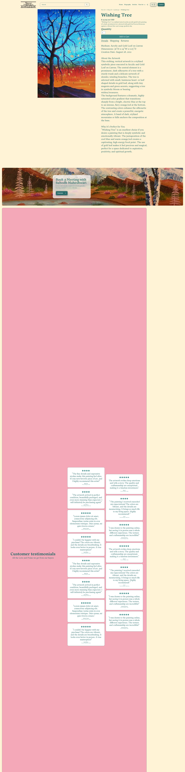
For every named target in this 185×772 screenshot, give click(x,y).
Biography (127, 4)
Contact (161, 4)
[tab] (104, 41)
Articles (134, 4)
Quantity (106, 29)
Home (121, 4)
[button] (142, 5)
